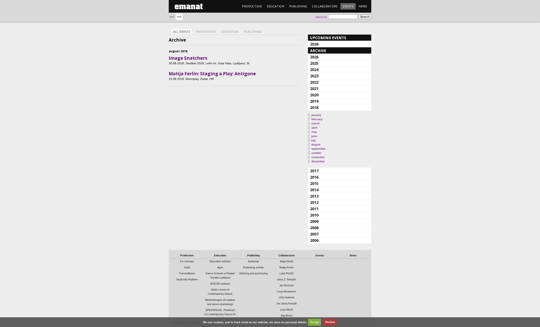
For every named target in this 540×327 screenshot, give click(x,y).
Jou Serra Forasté (286, 303)
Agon (220, 267)
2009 (314, 221)
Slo (172, 17)
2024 (314, 69)
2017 (314, 170)
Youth (187, 267)
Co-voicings (187, 261)
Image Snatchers (188, 58)
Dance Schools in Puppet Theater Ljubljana (220, 275)
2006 (314, 240)
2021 (314, 88)
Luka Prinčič (286, 273)
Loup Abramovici (286, 291)
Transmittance (187, 273)
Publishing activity (253, 267)
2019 (314, 101)
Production (252, 6)
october (316, 153)
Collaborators (325, 6)
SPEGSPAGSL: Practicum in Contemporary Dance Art (220, 312)
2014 (314, 189)
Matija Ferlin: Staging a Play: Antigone (212, 74)
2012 (314, 202)
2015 (314, 183)
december (318, 161)
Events (348, 6)
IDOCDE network (220, 283)
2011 (314, 208)
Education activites (220, 261)
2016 (314, 177)
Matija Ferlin (286, 267)
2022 (314, 82)
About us (321, 17)
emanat (189, 6)
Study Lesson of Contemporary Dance (220, 291)
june (314, 136)
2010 (314, 215)
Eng (179, 17)
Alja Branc (287, 315)
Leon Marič (286, 309)
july (313, 140)
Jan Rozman (286, 285)
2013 (314, 196)
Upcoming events (328, 37)
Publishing (298, 6)
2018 (314, 107)
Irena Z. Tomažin (286, 279)
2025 (314, 63)
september (318, 148)
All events (181, 32)
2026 (314, 44)
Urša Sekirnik (286, 297)
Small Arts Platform (187, 279)
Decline (330, 322)
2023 (314, 75)
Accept (314, 322)
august (315, 144)
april (314, 127)
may (314, 131)
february (317, 119)
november (318, 157)
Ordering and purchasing (253, 273)
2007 (314, 234)
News (363, 6)
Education (275, 6)
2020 (314, 94)
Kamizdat (253, 261)
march (315, 123)
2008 (314, 227)
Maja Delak (286, 261)
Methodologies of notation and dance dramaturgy (220, 302)
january (316, 115)
